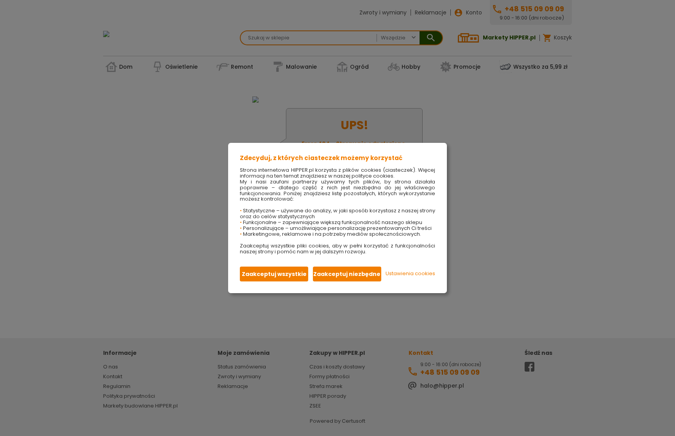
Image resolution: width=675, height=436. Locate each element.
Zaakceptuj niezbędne (346, 274)
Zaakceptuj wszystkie (274, 274)
